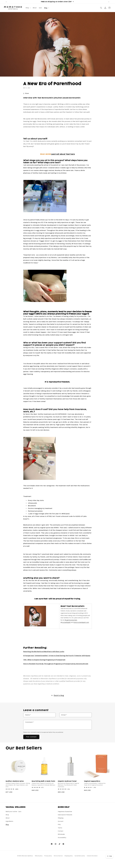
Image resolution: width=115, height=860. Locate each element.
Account (60, 821)
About (8, 818)
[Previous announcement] (6, 2)
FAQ (59, 824)
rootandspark (66, 622)
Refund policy (38, 855)
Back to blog (59, 695)
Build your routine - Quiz (13, 811)
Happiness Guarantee (65, 811)
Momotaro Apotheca (27, 855)
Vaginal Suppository (92, 781)
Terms (60, 828)
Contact (60, 831)
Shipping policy (69, 855)
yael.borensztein (71, 620)
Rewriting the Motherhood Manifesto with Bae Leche (43, 651)
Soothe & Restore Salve (15, 781)
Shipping (60, 818)
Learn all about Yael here (63, 154)
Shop (7, 814)
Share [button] (27, 93)
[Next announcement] (109, 2)
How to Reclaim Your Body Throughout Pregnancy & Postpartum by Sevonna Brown (55, 664)
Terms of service (58, 855)
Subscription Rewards (65, 814)
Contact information (92, 855)
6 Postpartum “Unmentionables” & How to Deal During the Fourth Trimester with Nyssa (56, 655)
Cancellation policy (80, 855)
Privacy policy (48, 855)
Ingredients (9, 821)
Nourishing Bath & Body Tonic (43, 781)
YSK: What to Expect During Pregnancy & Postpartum (44, 660)
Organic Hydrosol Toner (67, 781)
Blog (7, 824)
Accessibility (62, 837)
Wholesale (61, 834)
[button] (27, 8)
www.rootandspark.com (81, 622)
